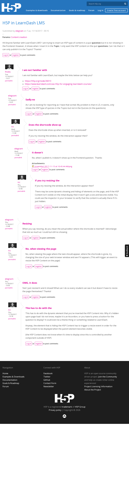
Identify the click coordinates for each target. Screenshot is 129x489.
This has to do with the (38, 308)
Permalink (8, 81)
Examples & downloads (36, 10)
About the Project (92, 389)
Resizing (27, 223)
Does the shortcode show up (45, 124)
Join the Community (107, 376)
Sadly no (30, 99)
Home (5, 373)
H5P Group (80, 406)
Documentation (58, 10)
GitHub (46, 380)
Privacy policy (55, 410)
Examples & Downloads (13, 376)
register (16, 55)
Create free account (116, 10)
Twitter (46, 376)
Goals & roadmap (77, 10)
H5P (64, 398)
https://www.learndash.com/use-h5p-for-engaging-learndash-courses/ (58, 84)
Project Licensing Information (98, 386)
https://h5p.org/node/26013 (38, 81)
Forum (91, 10)
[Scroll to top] (64, 418)
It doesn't (37, 152)
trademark (67, 406)
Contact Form (49, 383)
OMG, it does (29, 282)
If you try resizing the (47, 180)
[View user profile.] (9, 68)
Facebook (48, 373)
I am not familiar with (34, 70)
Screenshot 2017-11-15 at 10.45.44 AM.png (53, 166)
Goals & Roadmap (11, 383)
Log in (100, 10)
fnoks (8, 71)
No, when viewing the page (40, 248)
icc (12, 126)
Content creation (19, 37)
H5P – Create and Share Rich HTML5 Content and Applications (11, 7)
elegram (19, 30)
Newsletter (48, 386)
